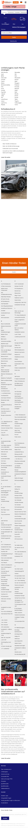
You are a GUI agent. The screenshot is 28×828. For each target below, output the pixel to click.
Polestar (17, 85)
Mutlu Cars (17, 370)
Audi (2, 74)
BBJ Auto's (3, 339)
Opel (16, 81)
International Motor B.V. (7, 613)
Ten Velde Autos (18, 545)
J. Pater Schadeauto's (20, 414)
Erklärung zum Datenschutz (7, 825)
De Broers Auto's (5, 409)
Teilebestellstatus (5, 788)
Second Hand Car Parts (20, 511)
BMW (2, 76)
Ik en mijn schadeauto (6, 611)
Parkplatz (3, 781)
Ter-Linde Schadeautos (20, 551)
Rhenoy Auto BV (18, 454)
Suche (14, 37)
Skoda (16, 94)
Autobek (3, 310)
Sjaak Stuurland (19, 532)
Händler (15, 2)
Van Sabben (18, 486)
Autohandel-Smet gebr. (20, 518)
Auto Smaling (18, 516)
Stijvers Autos (18, 523)
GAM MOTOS (4, 520)
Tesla (16, 99)
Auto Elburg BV (5, 495)
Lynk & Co (4, 103)
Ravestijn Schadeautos (20, 447)
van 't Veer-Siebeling (20, 580)
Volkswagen (18, 103)
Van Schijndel (18, 500)
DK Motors (3, 463)
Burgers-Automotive (6, 415)
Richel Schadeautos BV (20, 456)
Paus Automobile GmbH (20, 417)
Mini (16, 76)
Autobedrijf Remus (19, 452)
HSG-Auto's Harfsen (6, 598)
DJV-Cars (3, 461)
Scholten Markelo (19, 502)
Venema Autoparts (19, 585)
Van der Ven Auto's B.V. (20, 582)
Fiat (2, 86)
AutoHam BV (4, 551)
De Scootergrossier (19, 507)
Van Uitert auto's (19, 569)
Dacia (2, 83)
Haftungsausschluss (20, 823)
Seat (16, 92)
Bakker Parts (4, 334)
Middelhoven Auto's (19, 357)
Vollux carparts (18, 612)
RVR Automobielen (19, 480)
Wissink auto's (18, 652)
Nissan (16, 79)
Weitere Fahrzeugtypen (19, 27)
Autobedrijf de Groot (6, 536)
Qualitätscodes (5, 783)
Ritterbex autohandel (20, 461)
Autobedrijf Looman (19, 332)
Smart (16, 95)
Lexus (2, 101)
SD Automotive (18, 509)
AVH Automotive (5, 317)
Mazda (3, 104)
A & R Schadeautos (6, 284)
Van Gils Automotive (6, 527)
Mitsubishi (17, 77)
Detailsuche (13, 41)
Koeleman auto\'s (19, 297)
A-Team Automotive (6, 286)
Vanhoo (16, 573)
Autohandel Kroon (5, 313)
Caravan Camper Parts (7, 428)
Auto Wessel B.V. (19, 641)
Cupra (2, 81)
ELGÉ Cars (3, 497)
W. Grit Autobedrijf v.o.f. (7, 529)
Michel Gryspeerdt (5, 538)
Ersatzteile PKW (5, 776)
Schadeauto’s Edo (19, 497)
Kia (2, 97)
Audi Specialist (4, 303)
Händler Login (4, 795)
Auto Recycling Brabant (7, 306)
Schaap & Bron (18, 495)
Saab (16, 90)
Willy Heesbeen (5, 560)
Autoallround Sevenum (6, 308)
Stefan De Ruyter (19, 478)
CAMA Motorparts (5, 425)
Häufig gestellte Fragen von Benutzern (10, 800)
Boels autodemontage (6, 380)
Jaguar (3, 94)
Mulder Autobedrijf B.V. (20, 368)
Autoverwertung (5, 774)
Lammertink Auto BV (20, 317)
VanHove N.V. (4, 594)
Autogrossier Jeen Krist (20, 302)
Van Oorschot (18, 391)
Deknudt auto (4, 451)
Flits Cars (3, 512)
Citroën (3, 79)
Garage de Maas (19, 343)
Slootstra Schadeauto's (20, 514)
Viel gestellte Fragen (6, 798)
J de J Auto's (4, 620)
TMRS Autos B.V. (19, 554)
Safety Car (17, 489)
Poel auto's (17, 426)
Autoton (3, 315)
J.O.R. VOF (3, 640)
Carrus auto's (4, 430)
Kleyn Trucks (18, 295)
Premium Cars (18, 428)
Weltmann (17, 638)
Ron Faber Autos (5, 510)
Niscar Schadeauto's (20, 381)
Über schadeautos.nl (6, 769)
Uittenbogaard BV (19, 562)
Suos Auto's (17, 536)
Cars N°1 (3, 432)
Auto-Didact (4, 456)
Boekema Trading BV (6, 378)
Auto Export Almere (6, 398)
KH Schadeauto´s (19, 288)
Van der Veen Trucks (20, 578)
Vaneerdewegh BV (19, 571)
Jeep (2, 95)
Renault (17, 88)
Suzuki (16, 97)
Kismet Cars (18, 291)
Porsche (17, 86)
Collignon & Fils (4, 435)
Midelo (16, 359)
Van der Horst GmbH (6, 591)
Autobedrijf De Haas (6, 547)
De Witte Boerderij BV (20, 654)
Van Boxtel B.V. (5, 395)
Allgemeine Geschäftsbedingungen (8, 823)
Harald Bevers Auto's (6, 358)
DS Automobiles (5, 85)
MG (15, 74)
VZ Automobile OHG (19, 621)
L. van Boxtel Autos (6, 393)
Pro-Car (16, 434)
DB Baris (3, 336)
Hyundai (3, 92)
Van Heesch (4, 562)
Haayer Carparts (5, 549)
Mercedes (17, 72)
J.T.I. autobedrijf (5, 648)
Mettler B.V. (17, 354)
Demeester (4, 454)
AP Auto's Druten (5, 299)
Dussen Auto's (4, 480)
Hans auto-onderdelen (6, 558)
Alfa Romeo (4, 72)
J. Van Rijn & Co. (19, 459)
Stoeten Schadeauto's (20, 525)
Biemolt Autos (4, 361)
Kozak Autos (18, 300)
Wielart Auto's (18, 643)
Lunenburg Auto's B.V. (20, 336)
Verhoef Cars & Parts (20, 598)
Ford (2, 88)
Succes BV (17, 534)
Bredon (3, 402)
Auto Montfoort (18, 361)
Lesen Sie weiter (5, 157)
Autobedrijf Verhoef (19, 595)
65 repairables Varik (20, 576)
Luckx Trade (18, 334)
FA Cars (3, 507)
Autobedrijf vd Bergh (6, 354)
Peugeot (17, 83)
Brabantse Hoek (5, 400)
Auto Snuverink (18, 521)
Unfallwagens (4, 771)
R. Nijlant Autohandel (20, 378)
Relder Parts (18, 449)
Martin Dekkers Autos (6, 449)
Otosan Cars (18, 404)
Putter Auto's (18, 437)
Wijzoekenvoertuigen (20, 645)
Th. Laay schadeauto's (20, 315)
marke (3, 29)
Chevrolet (3, 77)
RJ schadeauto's (19, 463)
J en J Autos (4, 622)
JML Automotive (5, 627)
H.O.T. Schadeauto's (6, 544)
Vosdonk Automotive (20, 615)
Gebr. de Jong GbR (5, 637)
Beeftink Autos (4, 343)
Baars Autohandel (5, 324)
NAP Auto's (17, 376)
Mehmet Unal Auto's (19, 352)
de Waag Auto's (18, 634)
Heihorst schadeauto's (6, 565)
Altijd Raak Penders (6, 296)
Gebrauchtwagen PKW (6, 779)
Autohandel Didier (5, 458)
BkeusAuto (3, 363)
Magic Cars (17, 345)
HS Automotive (4, 596)
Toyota (17, 101)
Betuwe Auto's (4, 356)
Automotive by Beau (6, 341)
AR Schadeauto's (5, 301)
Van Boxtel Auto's (5, 391)
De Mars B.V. (18, 347)
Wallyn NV (17, 636)
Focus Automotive (5, 514)
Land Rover (4, 99)
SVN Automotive (19, 539)
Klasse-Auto (17, 293)
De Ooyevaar (18, 394)
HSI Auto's (3, 601)
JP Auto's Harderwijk (6, 646)
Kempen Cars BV (19, 286)
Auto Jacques (4, 624)
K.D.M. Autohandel (19, 284)
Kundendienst (4, 803)
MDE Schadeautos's (19, 350)
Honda (3, 90)
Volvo (16, 104)
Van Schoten (18, 504)
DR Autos (3, 469)
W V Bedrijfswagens (20, 627)
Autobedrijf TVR (18, 556)
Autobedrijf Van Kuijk (20, 304)
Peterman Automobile (20, 419)
